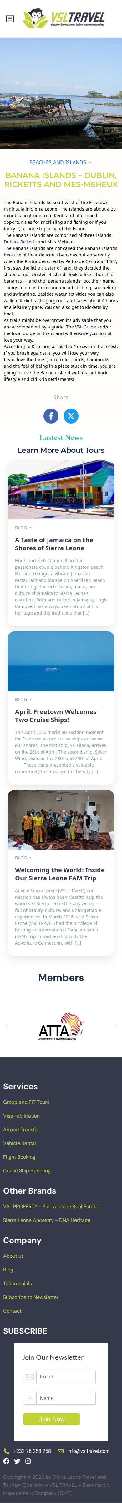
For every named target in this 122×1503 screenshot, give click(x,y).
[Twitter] (17, 1461)
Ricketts (28, 242)
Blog (8, 1269)
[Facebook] (6, 1461)
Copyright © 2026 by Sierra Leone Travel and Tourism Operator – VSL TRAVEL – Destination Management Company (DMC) (56, 1485)
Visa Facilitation (21, 1116)
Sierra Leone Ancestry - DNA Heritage (46, 1220)
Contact (12, 1311)
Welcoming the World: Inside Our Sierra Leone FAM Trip (60, 874)
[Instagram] (28, 1461)
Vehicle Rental (19, 1143)
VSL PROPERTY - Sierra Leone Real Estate (50, 1206)
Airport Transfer (21, 1129)
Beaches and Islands (57, 162)
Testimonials (17, 1283)
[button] (6, 1026)
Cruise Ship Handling (27, 1170)
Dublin (11, 242)
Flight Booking (19, 1157)
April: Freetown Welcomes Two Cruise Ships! (55, 715)
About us (13, 1256)
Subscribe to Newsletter (30, 1297)
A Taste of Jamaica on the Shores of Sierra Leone (54, 544)
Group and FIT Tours (26, 1102)
